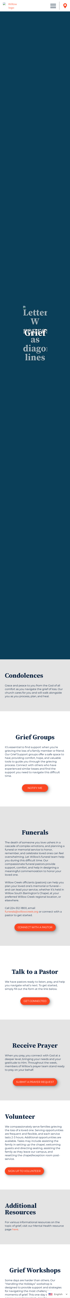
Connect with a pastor (35, 927)
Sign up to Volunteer (24, 1171)
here (15, 1229)
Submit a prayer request (35, 1081)
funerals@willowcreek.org (21, 911)
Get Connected (35, 1001)
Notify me (35, 788)
